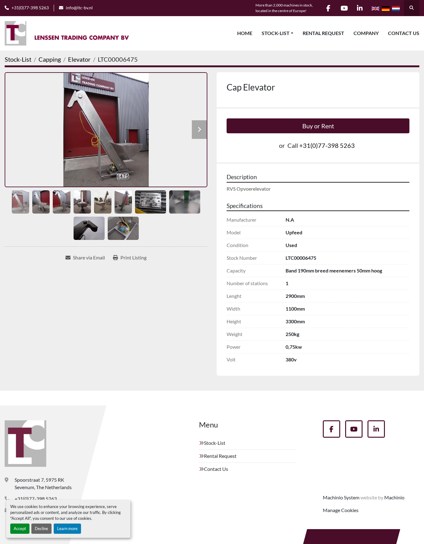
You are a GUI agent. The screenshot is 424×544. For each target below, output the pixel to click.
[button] (277, 33)
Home (244, 33)
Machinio (394, 497)
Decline (41, 528)
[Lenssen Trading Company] (25, 443)
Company (366, 33)
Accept (20, 528)
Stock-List (276, 33)
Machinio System (341, 497)
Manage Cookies (341, 510)
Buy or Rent (318, 126)
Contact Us (403, 33)
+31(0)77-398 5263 (30, 7)
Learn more (67, 528)
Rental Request (323, 33)
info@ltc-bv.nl (79, 7)
